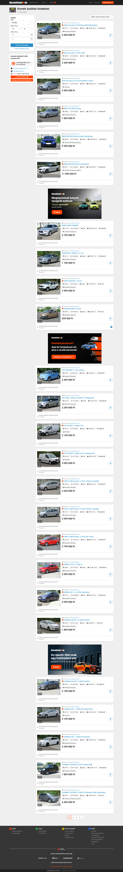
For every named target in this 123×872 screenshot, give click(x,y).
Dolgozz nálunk (67, 866)
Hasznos (43, 2)
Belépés (91, 2)
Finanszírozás (42, 833)
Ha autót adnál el (69, 831)
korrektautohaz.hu (18, 71)
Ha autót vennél (69, 833)
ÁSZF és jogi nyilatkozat (97, 833)
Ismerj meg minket (56, 866)
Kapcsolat (94, 831)
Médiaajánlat (94, 841)
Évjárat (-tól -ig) (14, 25)
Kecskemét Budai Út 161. (20, 68)
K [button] (111, 327)
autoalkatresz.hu (65, 870)
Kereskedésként (16, 833)
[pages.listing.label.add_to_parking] (110, 35)
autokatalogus (73, 870)
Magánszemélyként (17, 831)
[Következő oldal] (83, 817)
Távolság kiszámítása (74, 22)
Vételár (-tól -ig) (14, 31)
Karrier (93, 843)
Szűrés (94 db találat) (21, 45)
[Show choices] (112, 17)
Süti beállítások (95, 835)
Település (51, 2)
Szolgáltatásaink (33, 2)
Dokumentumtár (69, 837)
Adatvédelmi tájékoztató (97, 837)
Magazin (67, 835)
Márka (12, 19)
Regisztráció (97, 2)
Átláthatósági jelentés (97, 839)
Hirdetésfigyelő (42, 831)
